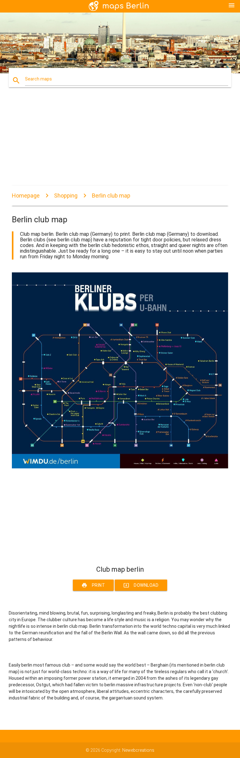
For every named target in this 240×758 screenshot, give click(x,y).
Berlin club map (111, 195)
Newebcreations (138, 750)
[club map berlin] (120, 466)
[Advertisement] (120, 142)
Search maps (38, 78)
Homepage (26, 195)
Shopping (66, 195)
